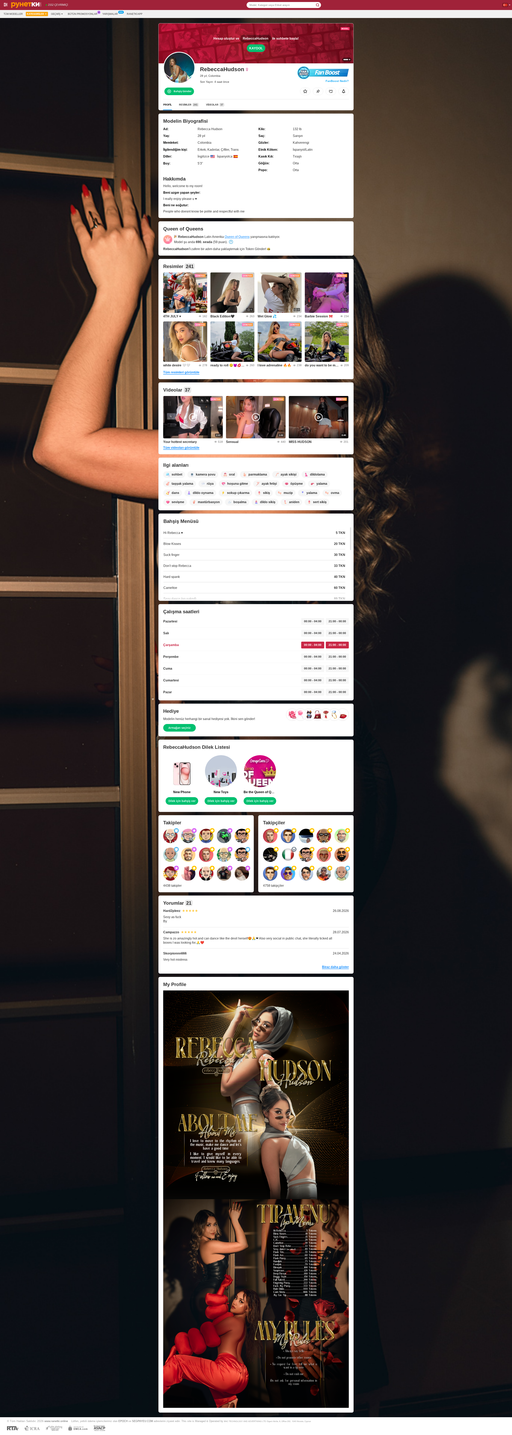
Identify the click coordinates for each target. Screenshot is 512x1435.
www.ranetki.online (56, 1421)
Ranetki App (134, 14)
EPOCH (123, 1421)
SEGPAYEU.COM (142, 1421)
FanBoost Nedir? (337, 81)
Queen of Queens (237, 236)
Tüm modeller (13, 14)
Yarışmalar (110, 14)
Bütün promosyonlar (82, 14)
